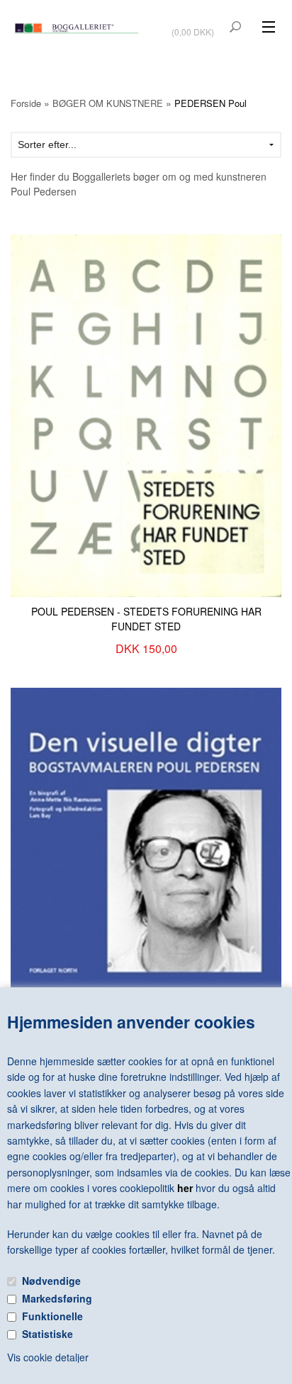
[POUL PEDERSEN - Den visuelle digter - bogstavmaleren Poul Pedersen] (146, 846)
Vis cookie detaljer (48, 1357)
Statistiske (47, 1334)
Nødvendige (51, 1281)
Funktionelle (52, 1316)
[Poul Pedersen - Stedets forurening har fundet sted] (146, 414)
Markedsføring (57, 1298)
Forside (26, 103)
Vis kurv (194, 22)
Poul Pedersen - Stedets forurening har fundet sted (146, 618)
